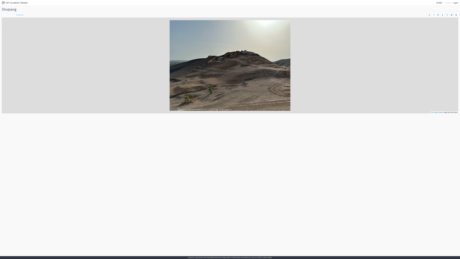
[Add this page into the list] (434, 15)
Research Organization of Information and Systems (232, 257)
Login (455, 2)
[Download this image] (442, 15)
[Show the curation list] (438, 15)
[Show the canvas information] (447, 15)
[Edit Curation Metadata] (429, 15)
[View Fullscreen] (4, 27)
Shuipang (9, 9)
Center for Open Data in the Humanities (201, 257)
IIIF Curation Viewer (17, 2)
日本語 (439, 2)
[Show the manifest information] (452, 15)
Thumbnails (20, 15)
